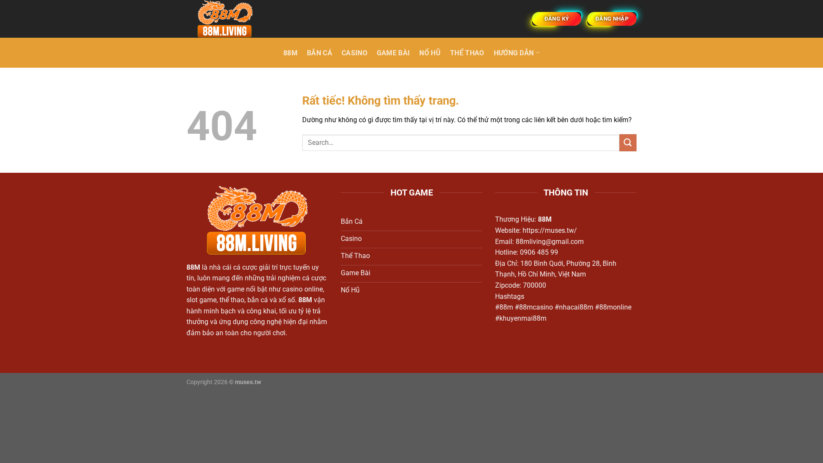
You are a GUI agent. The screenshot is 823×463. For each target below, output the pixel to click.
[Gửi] (628, 142)
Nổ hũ (430, 53)
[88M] (229, 19)
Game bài (393, 53)
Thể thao (467, 53)
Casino (354, 53)
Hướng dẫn (514, 53)
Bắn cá (319, 53)
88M (290, 53)
